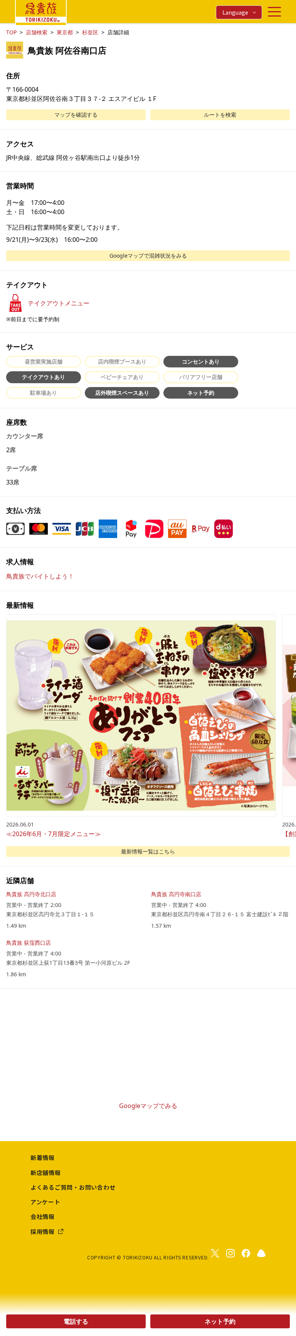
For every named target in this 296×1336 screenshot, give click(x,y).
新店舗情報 (45, 1172)
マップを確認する (76, 114)
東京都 (65, 32)
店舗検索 (36, 32)
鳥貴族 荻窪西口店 (28, 942)
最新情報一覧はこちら (148, 851)
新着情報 (42, 1157)
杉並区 (90, 32)
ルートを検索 (220, 114)
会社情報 (42, 1216)
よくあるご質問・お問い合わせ (73, 1187)
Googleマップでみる (148, 1105)
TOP (11, 32)
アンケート (45, 1202)
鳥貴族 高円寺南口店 (176, 894)
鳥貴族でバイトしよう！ (40, 576)
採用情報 (42, 1231)
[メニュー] (274, 12)
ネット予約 (220, 1321)
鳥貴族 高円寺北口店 (31, 894)
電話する (76, 1321)
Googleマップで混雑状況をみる (148, 255)
